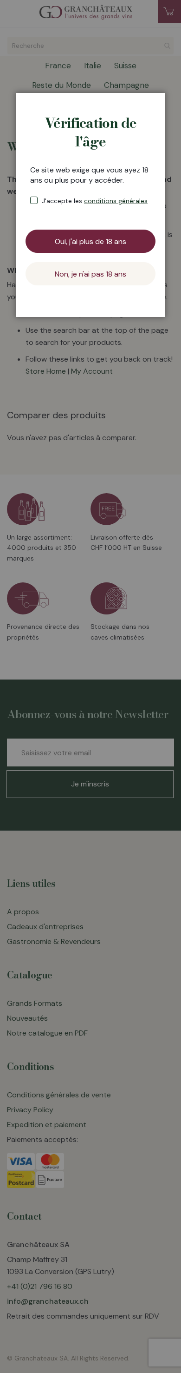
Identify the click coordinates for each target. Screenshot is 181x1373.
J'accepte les (95, 201)
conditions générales (116, 201)
